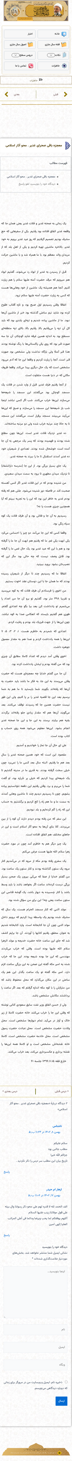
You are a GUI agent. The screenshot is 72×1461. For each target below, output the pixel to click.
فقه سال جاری (52, 44)
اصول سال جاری (18, 44)
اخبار (30, 34)
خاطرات (56, 66)
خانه (57, 34)
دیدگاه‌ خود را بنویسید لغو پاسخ (37, 184)
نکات (58, 55)
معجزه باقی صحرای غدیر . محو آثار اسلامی (31, 176)
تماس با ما (20, 66)
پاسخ (7, 1172)
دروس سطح (26, 55)
